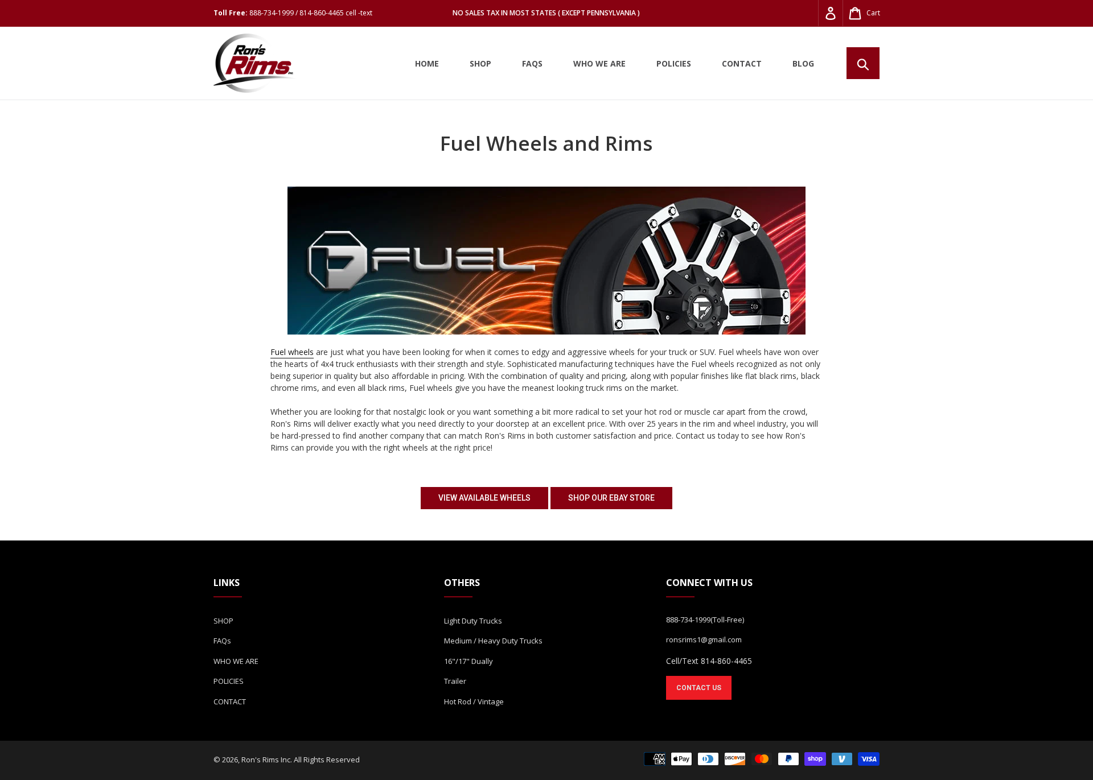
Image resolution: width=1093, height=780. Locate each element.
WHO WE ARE (235, 661)
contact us (698, 688)
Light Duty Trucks (473, 621)
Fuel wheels (292, 351)
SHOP (223, 621)
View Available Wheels (484, 497)
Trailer (455, 681)
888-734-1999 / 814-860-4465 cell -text (310, 13)
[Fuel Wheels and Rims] (546, 261)
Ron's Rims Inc (265, 759)
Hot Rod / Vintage (474, 701)
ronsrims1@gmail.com (704, 639)
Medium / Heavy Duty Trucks (493, 640)
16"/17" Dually (468, 661)
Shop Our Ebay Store (611, 497)
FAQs (222, 640)
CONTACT (229, 701)
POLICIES (228, 681)
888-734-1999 (688, 619)
